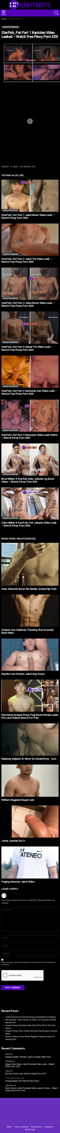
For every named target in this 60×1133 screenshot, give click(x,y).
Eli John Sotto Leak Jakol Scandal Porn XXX (25, 1074)
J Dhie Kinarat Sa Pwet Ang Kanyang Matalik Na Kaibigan (30, 1017)
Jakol (15, 167)
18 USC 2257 (30, 1130)
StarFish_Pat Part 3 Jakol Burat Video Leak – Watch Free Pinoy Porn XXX (27, 304)
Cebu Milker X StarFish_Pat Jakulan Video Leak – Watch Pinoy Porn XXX (29, 524)
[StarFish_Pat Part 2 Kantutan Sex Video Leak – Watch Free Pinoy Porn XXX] (30, 372)
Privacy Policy (36, 1127)
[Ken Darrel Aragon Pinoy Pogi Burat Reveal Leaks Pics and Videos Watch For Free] (30, 696)
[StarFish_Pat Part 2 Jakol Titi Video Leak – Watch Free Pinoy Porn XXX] (30, 240)
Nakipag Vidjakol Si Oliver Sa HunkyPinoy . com (28, 758)
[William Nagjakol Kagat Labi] (30, 781)
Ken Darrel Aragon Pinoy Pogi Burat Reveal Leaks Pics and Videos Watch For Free (29, 716)
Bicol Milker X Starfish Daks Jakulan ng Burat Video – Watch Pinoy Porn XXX (27, 480)
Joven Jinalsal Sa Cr (13, 840)
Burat (6, 167)
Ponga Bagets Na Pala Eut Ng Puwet (22, 1081)
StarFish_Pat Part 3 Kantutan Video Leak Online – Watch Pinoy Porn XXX (29, 436)
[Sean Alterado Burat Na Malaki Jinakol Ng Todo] (30, 564)
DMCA (9, 1127)
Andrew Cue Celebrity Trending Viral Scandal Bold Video (27, 631)
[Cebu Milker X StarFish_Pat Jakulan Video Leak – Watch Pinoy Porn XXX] (30, 503)
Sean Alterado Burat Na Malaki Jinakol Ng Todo (29, 588)
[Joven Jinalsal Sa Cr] (30, 822)
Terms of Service (21, 1127)
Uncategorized (10, 210)
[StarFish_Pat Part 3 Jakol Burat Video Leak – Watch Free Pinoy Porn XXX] (30, 284)
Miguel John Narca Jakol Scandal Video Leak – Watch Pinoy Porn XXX (30, 1065)
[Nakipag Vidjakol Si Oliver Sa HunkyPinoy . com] (30, 739)
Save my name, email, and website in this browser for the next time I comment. (28, 963)
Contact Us (49, 1127)
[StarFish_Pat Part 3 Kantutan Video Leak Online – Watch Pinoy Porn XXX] (30, 416)
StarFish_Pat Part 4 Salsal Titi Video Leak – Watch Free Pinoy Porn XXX (26, 348)
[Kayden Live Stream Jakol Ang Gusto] (30, 655)
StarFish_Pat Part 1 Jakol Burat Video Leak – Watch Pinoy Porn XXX (27, 216)
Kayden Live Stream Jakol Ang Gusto (23, 673)
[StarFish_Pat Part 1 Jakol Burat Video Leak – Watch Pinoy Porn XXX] (30, 196)
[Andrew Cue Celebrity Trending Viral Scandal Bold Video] (30, 611)
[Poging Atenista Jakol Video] (30, 862)
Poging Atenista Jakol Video (17, 881)
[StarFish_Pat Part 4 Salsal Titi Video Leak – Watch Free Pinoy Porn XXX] (30, 327)
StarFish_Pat (28, 167)
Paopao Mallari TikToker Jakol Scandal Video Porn (28, 1057)
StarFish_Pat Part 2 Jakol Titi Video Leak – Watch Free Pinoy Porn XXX (26, 260)
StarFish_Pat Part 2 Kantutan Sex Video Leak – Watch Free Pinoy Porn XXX (29, 392)
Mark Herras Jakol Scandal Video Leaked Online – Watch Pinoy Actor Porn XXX (31, 1089)
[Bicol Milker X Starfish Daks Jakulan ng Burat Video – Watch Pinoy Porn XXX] (30, 459)
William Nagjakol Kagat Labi (17, 799)
